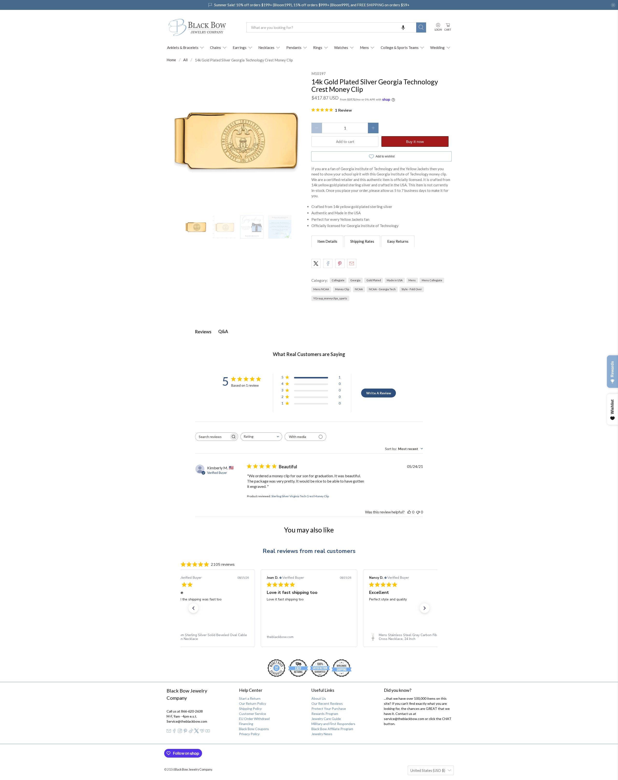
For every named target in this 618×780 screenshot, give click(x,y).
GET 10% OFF (309, 435)
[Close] (375, 339)
